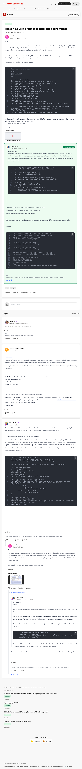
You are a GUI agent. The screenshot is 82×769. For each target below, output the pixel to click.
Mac (7, 288)
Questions (26, 9)
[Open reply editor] (41, 304)
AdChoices (69, 766)
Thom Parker (14, 146)
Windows (12, 288)
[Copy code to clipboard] (73, 68)
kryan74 (12, 36)
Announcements (8, 690)
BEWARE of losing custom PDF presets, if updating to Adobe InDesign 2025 (26, 712)
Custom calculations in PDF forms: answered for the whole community (25, 688)
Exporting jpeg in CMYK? (11, 703)
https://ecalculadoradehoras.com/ (66, 400)
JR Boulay (12, 321)
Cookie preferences (34, 766)
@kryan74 (9, 357)
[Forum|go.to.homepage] (14, 3)
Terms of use (19, 766)
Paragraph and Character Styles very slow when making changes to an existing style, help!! (30, 693)
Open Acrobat (73, 14)
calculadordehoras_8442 (17, 349)
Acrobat (20, 9)
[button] (3, 4)
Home (4, 9)
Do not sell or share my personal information (52, 766)
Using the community (9, 766)
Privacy (26, 766)
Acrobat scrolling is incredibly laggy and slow (17, 721)
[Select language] (55, 3)
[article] (41, 330)
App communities (12, 9)
